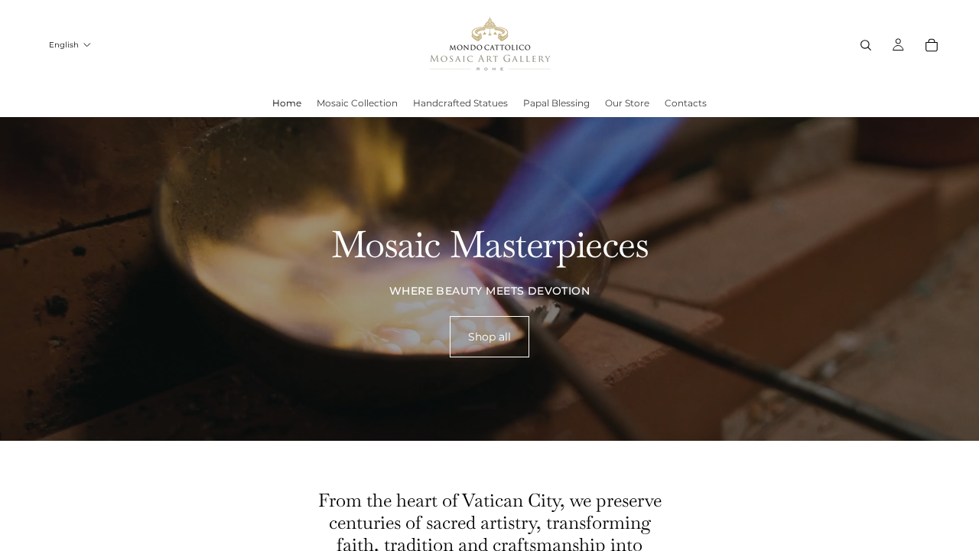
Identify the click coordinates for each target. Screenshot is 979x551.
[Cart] (931, 45)
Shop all (489, 337)
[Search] (866, 45)
